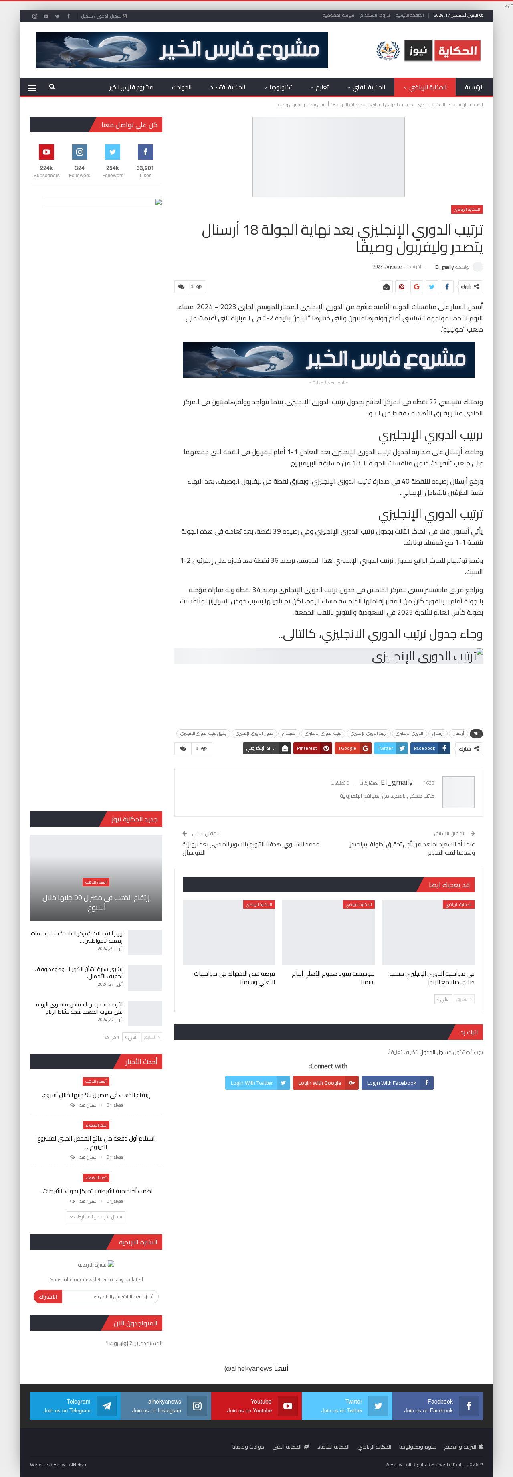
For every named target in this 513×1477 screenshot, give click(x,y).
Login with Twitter (252, 1083)
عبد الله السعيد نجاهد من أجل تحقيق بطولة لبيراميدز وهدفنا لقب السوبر (412, 848)
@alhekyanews (248, 1368)
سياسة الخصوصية (338, 15)
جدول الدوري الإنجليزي (254, 733)
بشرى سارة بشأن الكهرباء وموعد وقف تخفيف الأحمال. (78, 972)
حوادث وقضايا (248, 1446)
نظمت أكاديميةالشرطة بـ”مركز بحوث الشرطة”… (96, 1191)
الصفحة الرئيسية (410, 15)
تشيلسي (289, 733)
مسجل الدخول (436, 1052)
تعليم (322, 87)
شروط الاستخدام (375, 15)
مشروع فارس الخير (131, 87)
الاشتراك (48, 1296)
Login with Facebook (391, 1083)
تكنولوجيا (280, 87)
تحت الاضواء (96, 1125)
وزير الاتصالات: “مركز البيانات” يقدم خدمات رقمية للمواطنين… (77, 937)
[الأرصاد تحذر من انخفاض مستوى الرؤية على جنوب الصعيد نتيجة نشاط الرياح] (145, 1013)
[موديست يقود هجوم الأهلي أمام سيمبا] (328, 932)
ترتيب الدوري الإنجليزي (369, 733)
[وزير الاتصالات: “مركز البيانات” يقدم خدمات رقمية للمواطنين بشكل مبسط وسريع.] (145, 942)
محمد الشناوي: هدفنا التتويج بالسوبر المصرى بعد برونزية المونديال (251, 848)
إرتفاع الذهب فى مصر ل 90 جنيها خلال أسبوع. (96, 902)
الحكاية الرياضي (427, 87)
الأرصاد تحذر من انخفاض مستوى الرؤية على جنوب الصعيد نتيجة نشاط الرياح (79, 1008)
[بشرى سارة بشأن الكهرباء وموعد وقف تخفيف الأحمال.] (145, 978)
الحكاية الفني (369, 87)
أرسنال (458, 733)
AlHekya (77, 1464)
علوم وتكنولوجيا (417, 1446)
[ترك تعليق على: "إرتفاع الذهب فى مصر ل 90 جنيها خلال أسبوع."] (72, 1105)
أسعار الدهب (96, 882)
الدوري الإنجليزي (409, 733)
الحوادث (182, 87)
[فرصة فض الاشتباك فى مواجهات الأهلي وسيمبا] (229, 932)
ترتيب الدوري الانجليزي (323, 733)
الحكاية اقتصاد (227, 87)
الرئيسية (474, 87)
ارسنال (438, 733)
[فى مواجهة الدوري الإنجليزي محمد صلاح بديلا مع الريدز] (428, 932)
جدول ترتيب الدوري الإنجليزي (203, 733)
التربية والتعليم (460, 1446)
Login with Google (320, 1083)
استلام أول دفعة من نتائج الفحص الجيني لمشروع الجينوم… (96, 1143)
